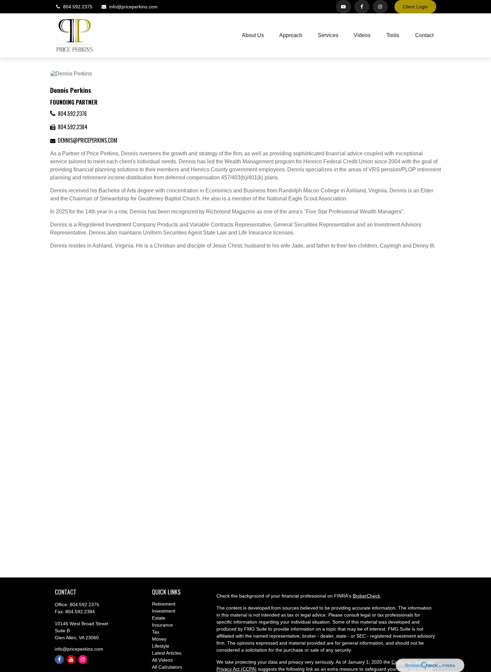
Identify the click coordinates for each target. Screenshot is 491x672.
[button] (253, 35)
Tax (155, 632)
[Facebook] (361, 6)
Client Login (415, 6)
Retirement (163, 604)
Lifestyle (160, 646)
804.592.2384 (73, 127)
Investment (163, 611)
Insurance (162, 625)
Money (159, 639)
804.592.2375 (78, 6)
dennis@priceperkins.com (87, 140)
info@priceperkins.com (133, 6)
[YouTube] (343, 6)
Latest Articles (166, 653)
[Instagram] (82, 659)
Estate (158, 618)
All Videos (162, 660)
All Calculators (167, 667)
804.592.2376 (72, 114)
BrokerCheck (366, 596)
